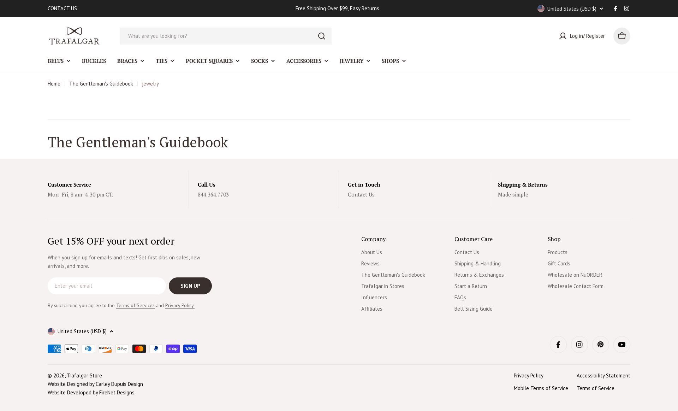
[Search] (321, 36)
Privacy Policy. (180, 305)
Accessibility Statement (603, 375)
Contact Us (361, 194)
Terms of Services (135, 305)
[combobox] (226, 36)
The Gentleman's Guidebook (101, 83)
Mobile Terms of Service (541, 388)
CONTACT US (62, 8)
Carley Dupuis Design (119, 384)
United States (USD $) (571, 8)
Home (54, 83)
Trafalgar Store (84, 375)
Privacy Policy (528, 375)
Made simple (513, 194)
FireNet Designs (117, 392)
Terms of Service (595, 388)
